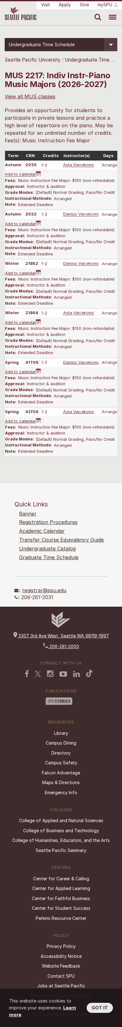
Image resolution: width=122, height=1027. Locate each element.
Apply (65, 4)
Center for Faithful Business (61, 898)
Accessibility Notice (61, 956)
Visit (45, 4)
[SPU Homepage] (61, 626)
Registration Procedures (48, 522)
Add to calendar (20, 174)
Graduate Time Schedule (49, 557)
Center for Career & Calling (61, 878)
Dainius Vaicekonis (81, 214)
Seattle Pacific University (33, 60)
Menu (110, 12)
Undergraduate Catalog (47, 548)
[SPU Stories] (59, 701)
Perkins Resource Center (61, 918)
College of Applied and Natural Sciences (61, 820)
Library (61, 733)
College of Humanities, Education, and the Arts (61, 840)
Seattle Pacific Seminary (61, 850)
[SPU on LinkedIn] (76, 674)
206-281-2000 (63, 646)
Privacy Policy (61, 946)
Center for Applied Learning (61, 888)
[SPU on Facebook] (27, 673)
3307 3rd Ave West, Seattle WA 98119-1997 (63, 635)
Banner (28, 514)
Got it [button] (100, 1007)
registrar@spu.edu (44, 590)
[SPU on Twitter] (38, 674)
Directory (61, 753)
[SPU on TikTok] (89, 673)
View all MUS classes (30, 96)
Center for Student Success (61, 908)
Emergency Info (61, 792)
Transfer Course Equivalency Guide (61, 540)
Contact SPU (61, 976)
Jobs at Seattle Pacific (61, 985)
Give (84, 4)
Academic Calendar (42, 531)
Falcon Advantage (61, 772)
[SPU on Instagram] (50, 673)
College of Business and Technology (61, 830)
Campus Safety (61, 762)
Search (96, 12)
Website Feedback (61, 966)
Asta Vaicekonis (78, 165)
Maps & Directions (61, 782)
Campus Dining (61, 743)
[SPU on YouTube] (63, 674)
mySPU (105, 4)
